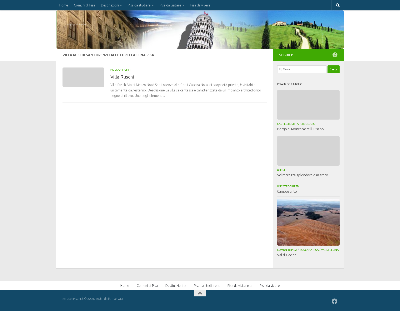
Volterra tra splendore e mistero (302, 175)
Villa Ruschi (122, 76)
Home (63, 5)
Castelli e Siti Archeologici (296, 123)
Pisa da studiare (139, 5)
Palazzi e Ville (120, 70)
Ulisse (281, 169)
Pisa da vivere (200, 5)
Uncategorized (288, 186)
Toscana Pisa (309, 249)
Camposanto (287, 191)
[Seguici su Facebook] (335, 54)
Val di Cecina (330, 249)
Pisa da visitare (170, 5)
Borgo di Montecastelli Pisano (300, 129)
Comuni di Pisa (84, 5)
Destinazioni (110, 5)
